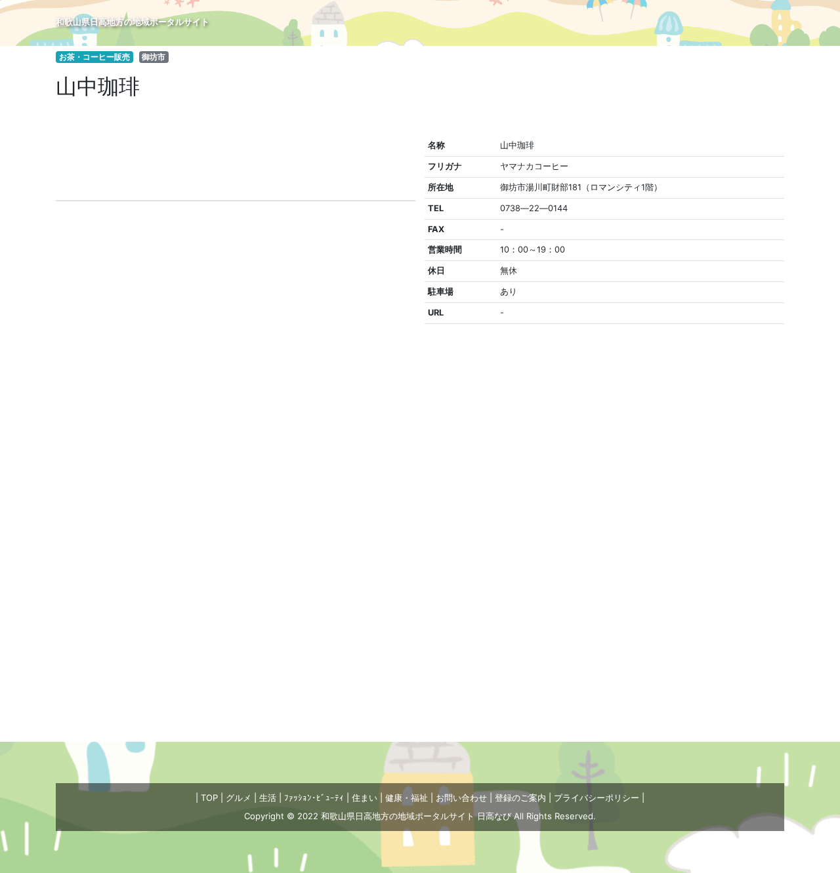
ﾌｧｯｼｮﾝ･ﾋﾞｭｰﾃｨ (314, 797)
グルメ (238, 797)
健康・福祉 (406, 797)
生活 (267, 797)
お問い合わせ (461, 797)
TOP (209, 797)
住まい (364, 797)
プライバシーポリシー (596, 797)
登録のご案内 (520, 797)
